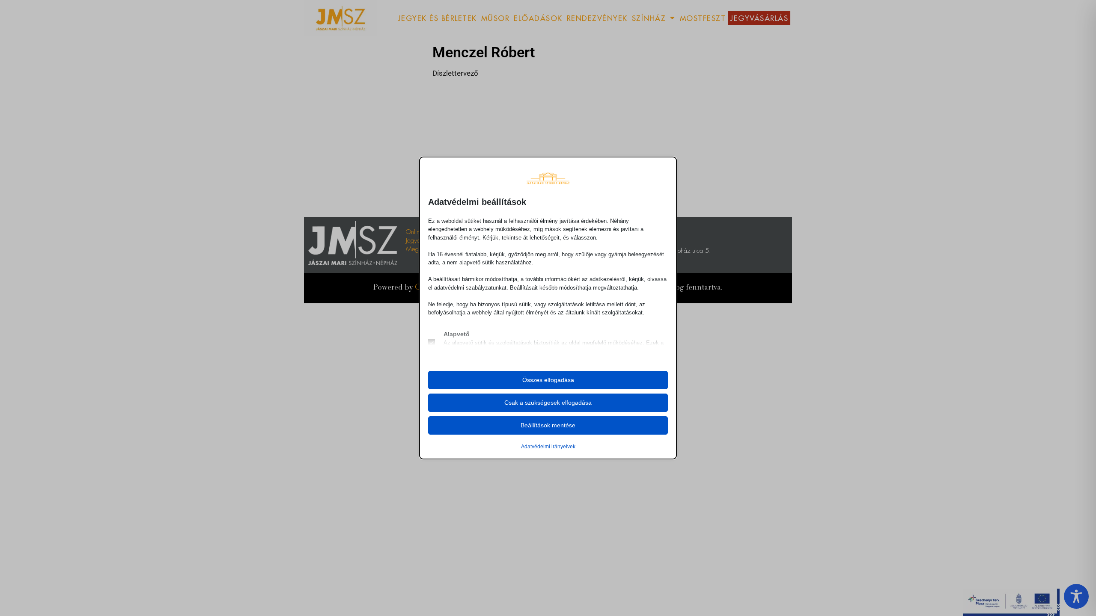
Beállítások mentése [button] (548, 425)
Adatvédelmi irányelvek (548, 447)
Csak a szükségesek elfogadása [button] (548, 402)
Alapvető (457, 334)
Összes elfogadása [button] (548, 379)
